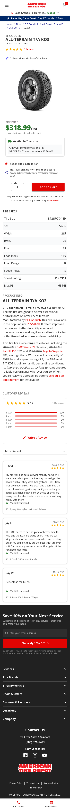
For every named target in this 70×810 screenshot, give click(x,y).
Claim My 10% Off (33, 643)
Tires (18, 24)
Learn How (53, 200)
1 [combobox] (17, 187)
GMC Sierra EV (26, 347)
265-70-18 (14, 27)
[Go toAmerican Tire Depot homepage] (36, 5)
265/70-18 (33, 324)
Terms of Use (33, 783)
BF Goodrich (32, 24)
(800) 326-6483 (35, 742)
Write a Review (37, 437)
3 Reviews (29, 49)
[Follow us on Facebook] (25, 755)
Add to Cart (48, 187)
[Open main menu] (7, 5)
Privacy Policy (40, 653)
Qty (15, 182)
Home (8, 24)
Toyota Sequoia (52, 351)
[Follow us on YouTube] (44, 755)
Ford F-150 (9, 351)
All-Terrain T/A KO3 (52, 24)
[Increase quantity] (27, 187)
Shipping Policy (50, 783)
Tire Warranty (35, 787)
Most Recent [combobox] (13, 451)
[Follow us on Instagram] (35, 755)
